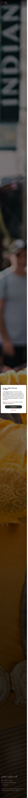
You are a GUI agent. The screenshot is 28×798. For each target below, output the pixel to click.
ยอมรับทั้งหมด (13, 406)
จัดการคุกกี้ (13, 410)
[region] (13, 399)
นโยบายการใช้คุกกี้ (9, 402)
